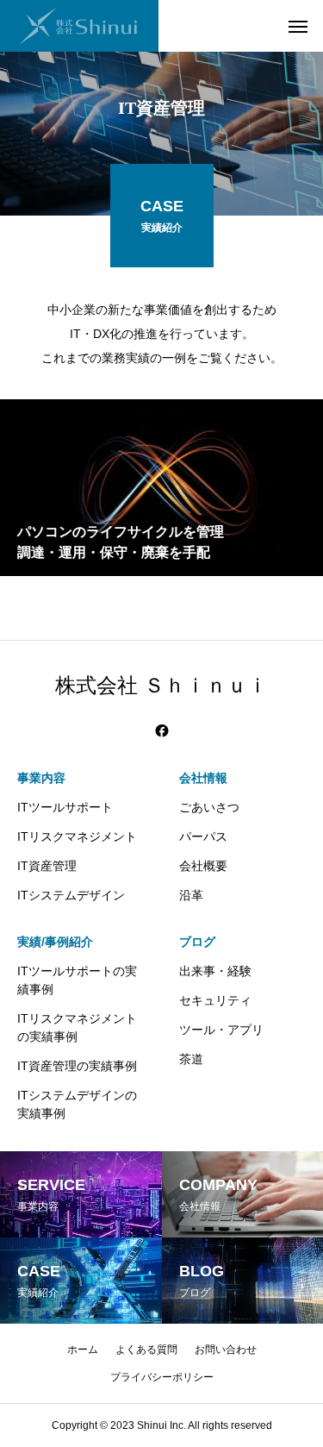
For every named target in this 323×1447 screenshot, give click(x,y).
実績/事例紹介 (55, 942)
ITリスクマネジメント (77, 836)
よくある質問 (146, 1350)
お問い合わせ (226, 1350)
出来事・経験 (215, 971)
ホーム (82, 1350)
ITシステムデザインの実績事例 (77, 1104)
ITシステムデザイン (71, 895)
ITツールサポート (65, 807)
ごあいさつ (209, 807)
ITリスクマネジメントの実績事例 (77, 1027)
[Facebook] (162, 730)
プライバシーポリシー (162, 1377)
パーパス (203, 836)
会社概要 (203, 866)
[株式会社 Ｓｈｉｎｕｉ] (79, 26)
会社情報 (203, 778)
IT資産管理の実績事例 (77, 1066)
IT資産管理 (47, 866)
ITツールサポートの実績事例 (77, 980)
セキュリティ (215, 1000)
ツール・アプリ (221, 1030)
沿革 (191, 895)
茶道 (191, 1059)
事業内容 (41, 778)
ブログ (197, 942)
